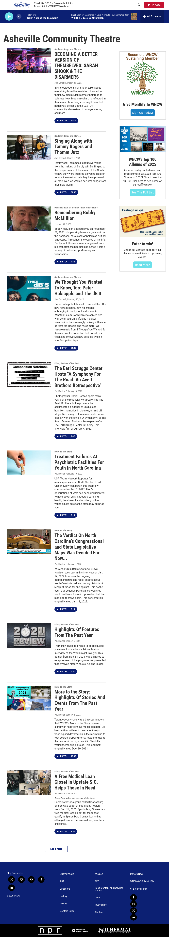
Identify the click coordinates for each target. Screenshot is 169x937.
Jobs (97, 897)
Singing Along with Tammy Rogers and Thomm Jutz (73, 146)
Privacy (64, 903)
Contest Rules (67, 911)
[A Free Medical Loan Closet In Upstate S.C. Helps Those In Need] (29, 782)
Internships (101, 905)
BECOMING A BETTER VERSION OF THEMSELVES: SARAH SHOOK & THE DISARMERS (76, 65)
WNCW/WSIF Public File (142, 881)
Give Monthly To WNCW (142, 104)
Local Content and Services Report (109, 889)
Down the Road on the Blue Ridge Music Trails (76, 207)
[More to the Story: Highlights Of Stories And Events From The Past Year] (29, 698)
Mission (99, 874)
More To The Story (63, 451)
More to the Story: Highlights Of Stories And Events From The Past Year (79, 700)
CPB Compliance (139, 889)
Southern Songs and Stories (67, 49)
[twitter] (133, 910)
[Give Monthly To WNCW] (143, 74)
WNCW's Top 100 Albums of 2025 (142, 162)
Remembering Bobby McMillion (74, 215)
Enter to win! (142, 243)
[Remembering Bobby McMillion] (29, 218)
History (63, 896)
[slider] (24, 16)
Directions (65, 889)
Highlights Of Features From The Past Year (76, 632)
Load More (56, 848)
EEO (97, 881)
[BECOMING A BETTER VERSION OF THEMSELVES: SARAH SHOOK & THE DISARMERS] (29, 60)
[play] (9, 16)
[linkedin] (133, 917)
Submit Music (67, 874)
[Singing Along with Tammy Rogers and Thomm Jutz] (29, 147)
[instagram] (133, 904)
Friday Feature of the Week (67, 363)
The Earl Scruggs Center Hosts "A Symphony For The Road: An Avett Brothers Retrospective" (78, 376)
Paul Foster (59, 391)
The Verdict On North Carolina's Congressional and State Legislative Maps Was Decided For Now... (79, 546)
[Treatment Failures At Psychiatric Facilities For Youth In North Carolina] (29, 462)
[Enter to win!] (143, 221)
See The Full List (142, 192)
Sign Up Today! (142, 113)
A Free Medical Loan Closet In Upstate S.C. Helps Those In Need (76, 782)
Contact (99, 912)
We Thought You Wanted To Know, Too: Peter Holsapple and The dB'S (78, 287)
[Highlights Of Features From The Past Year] (29, 635)
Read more (142, 265)
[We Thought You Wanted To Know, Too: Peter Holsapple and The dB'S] (29, 288)
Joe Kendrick (60, 82)
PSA (62, 881)
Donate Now (136, 874)
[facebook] (133, 897)
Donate (156, 5)
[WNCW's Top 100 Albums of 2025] (143, 139)
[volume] (19, 16)
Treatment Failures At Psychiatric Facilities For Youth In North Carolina (79, 462)
